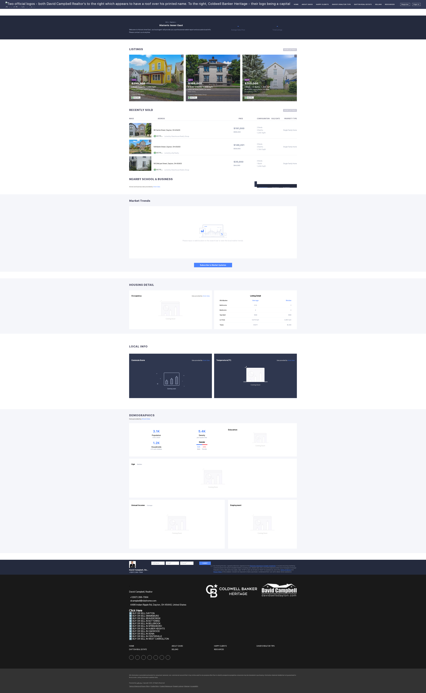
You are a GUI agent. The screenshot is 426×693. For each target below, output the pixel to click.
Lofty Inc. (139, 683)
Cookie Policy (155, 686)
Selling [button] (378, 4)
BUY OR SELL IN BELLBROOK (146, 623)
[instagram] (156, 657)
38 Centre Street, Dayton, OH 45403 (167, 130)
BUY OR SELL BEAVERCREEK (146, 618)
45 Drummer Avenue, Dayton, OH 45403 (257, 89)
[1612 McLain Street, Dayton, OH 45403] (140, 163)
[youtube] (162, 657)
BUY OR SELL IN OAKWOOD (146, 631)
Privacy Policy (217, 572)
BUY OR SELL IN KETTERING (146, 621)
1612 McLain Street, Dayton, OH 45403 (168, 163)
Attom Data (156, 187)
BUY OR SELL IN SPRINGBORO (147, 626)
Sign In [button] (416, 4)
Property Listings (178, 686)
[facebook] (131, 657)
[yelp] (149, 657)
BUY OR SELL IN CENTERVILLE (147, 636)
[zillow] (143, 657)
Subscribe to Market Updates (213, 265)
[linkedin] (137, 657)
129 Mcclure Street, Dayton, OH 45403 (143, 89)
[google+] (168, 657)
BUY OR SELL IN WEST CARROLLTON (150, 638)
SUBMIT (205, 563)
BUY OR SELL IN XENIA (143, 633)
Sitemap (186, 686)
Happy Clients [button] (322, 4)
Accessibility (194, 686)
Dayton (172, 22)
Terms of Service (285, 570)
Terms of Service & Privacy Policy (139, 686)
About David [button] (307, 4)
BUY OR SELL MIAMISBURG (145, 615)
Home (296, 4)
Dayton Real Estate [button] (363, 4)
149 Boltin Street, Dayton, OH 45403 (167, 147)
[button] (255, 184)
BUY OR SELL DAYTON (143, 613)
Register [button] (405, 4)
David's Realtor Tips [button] (341, 4)
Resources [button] (390, 4)
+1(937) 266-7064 (136, 572)
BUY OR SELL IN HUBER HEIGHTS (148, 628)
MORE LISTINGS (290, 50)
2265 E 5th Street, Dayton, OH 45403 (199, 89)
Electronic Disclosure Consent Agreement (263, 566)
